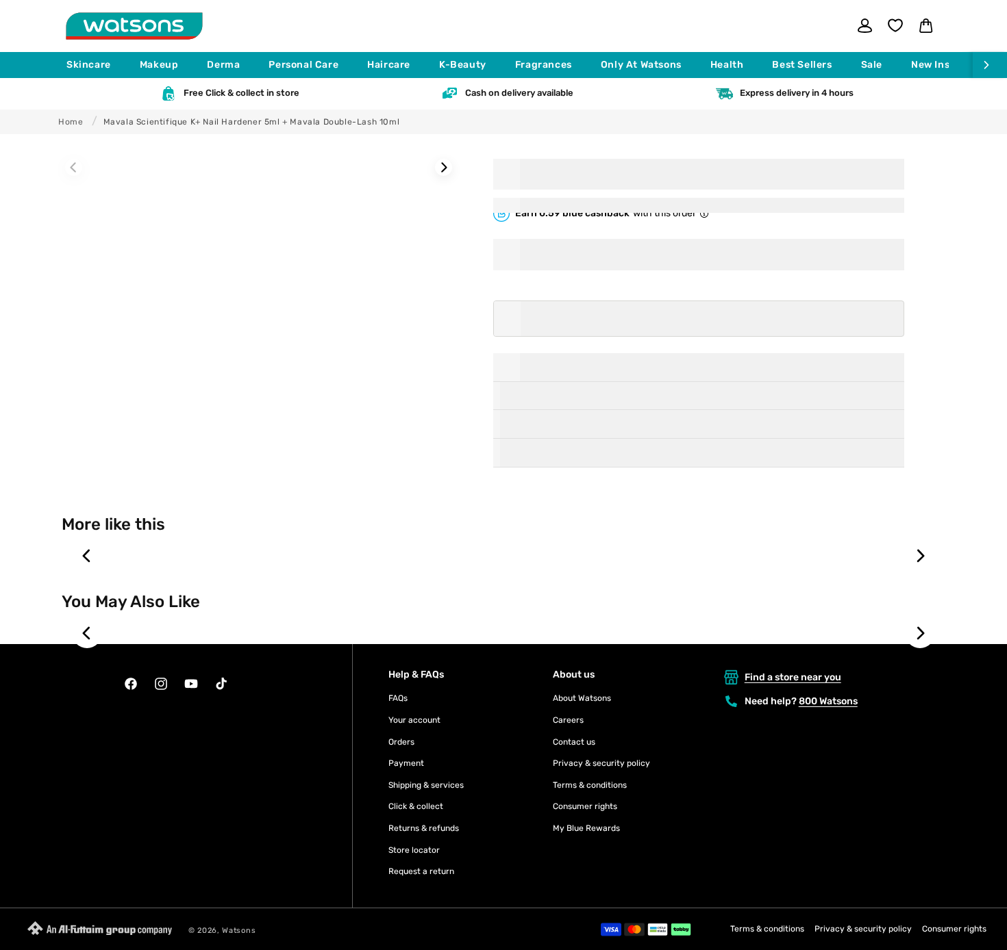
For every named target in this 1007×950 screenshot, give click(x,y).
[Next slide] (920, 556)
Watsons (239, 930)
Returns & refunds (423, 828)
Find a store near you (793, 677)
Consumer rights (585, 806)
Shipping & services (426, 785)
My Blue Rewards (586, 828)
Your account (414, 720)
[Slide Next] (443, 167)
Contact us (574, 742)
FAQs (398, 698)
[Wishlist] (895, 25)
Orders (401, 742)
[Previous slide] (87, 556)
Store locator (414, 850)
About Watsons (582, 698)
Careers (568, 720)
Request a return (421, 871)
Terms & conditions (590, 785)
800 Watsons (828, 701)
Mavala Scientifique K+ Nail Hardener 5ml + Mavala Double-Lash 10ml (251, 122)
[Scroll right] (990, 65)
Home (70, 122)
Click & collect (415, 806)
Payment (406, 763)
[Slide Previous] (73, 167)
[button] (95, 65)
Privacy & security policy (601, 763)
